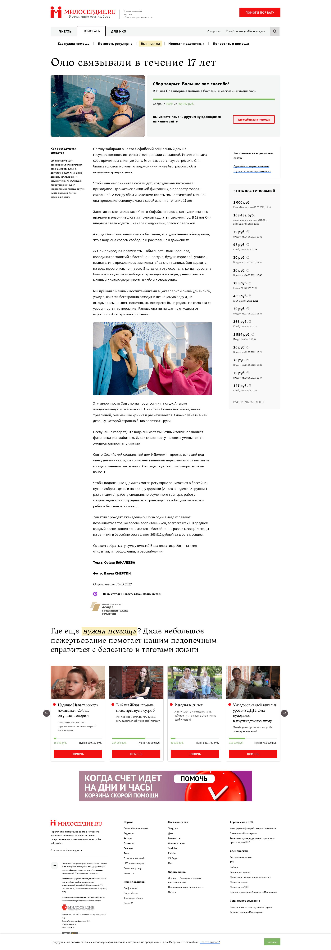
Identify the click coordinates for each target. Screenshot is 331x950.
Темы (126, 853)
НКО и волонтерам (134, 863)
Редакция (129, 833)
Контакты (129, 873)
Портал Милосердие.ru (136, 828)
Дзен (170, 833)
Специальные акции (241, 857)
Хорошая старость (240, 872)
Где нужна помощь (73, 43)
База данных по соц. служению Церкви (251, 907)
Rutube (171, 853)
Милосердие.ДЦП (239, 887)
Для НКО (118, 31)
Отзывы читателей (134, 858)
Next (284, 713)
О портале (213, 31)
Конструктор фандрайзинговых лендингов (253, 828)
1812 (232, 862)
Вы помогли (150, 43)
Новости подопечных (186, 43)
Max (170, 863)
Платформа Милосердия (243, 833)
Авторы (128, 838)
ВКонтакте (174, 838)
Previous (46, 713)
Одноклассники (176, 843)
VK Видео (173, 858)
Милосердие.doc (238, 882)
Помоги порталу (260, 12)
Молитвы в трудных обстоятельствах (250, 877)
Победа (234, 867)
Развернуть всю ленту (248, 402)
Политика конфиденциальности (185, 887)
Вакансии (129, 843)
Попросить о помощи (231, 43)
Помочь (78, 754)
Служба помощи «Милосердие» (245, 31)
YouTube (172, 848)
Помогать (91, 31)
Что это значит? (210, 942)
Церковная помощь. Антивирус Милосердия (254, 892)
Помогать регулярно (115, 43)
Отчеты (172, 892)
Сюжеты (128, 848)
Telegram (173, 828)
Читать (65, 31)
